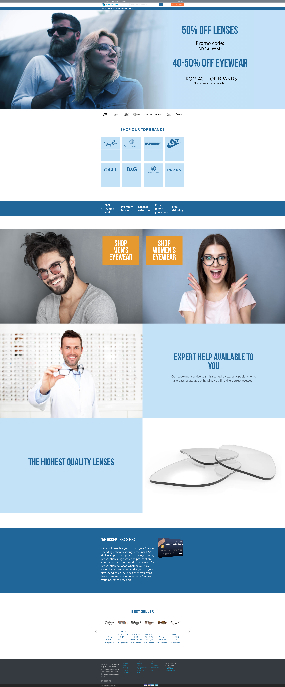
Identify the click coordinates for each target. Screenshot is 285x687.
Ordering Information (142, 667)
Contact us (115, 1)
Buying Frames (140, 669)
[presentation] (96, 631)
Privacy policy (125, 670)
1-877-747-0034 (169, 669)
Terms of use (125, 672)
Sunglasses (124, 8)
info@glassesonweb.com (172, 670)
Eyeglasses (116, 8)
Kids (130, 8)
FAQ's (152, 670)
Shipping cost (154, 663)
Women (104, 8)
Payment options (155, 667)
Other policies (125, 674)
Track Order (123, 1)
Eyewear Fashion (141, 670)
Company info (154, 669)
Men (109, 8)
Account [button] (181, 1)
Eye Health (139, 672)
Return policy (125, 669)
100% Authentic (154, 665)
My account (125, 665)
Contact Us (125, 667)
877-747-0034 (106, 1)
